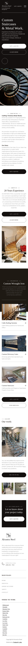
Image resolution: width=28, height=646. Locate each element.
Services (5, 583)
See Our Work (14, 475)
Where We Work (7, 586)
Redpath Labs (17, 642)
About (4, 589)
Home (4, 580)
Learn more (14, 52)
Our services (14, 405)
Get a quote (18, 6)
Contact (5, 592)
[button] (25, 6)
